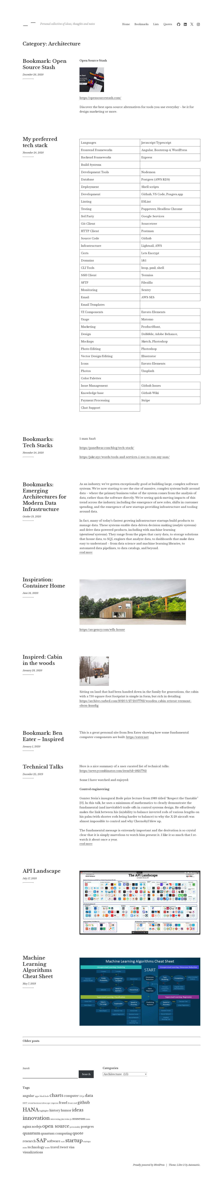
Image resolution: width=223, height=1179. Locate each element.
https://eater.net (137, 737)
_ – (29, 22)
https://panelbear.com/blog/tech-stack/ (107, 447)
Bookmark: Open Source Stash (45, 64)
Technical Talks (43, 767)
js (71, 1119)
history (54, 1110)
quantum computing (56, 1133)
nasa (88, 1119)
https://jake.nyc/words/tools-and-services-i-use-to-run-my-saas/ (125, 457)
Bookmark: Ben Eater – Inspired (43, 736)
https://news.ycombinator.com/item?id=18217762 (113, 770)
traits (47, 1148)
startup (74, 1140)
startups (87, 1142)
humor (66, 1110)
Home (126, 24)
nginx (27, 1126)
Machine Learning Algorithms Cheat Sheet (38, 967)
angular (28, 1096)
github (84, 1102)
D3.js (82, 1096)
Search (26, 1068)
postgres (87, 1126)
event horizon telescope (39, 1103)
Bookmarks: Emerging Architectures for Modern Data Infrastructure (44, 497)
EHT (25, 1103)
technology (36, 1147)
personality (75, 1127)
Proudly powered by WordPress (149, 1164)
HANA (31, 1110)
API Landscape (42, 871)
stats (25, 1148)
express (54, 1103)
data (89, 1095)
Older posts (31, 1041)
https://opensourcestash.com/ (100, 97)
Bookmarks (142, 24)
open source (55, 1126)
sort (63, 1142)
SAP (41, 1140)
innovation (36, 1118)
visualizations (33, 1152)
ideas (77, 1110)
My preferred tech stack (40, 142)
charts (56, 1095)
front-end (72, 1103)
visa (71, 1147)
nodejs (37, 1126)
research (29, 1141)
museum (78, 1119)
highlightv (44, 1111)
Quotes (167, 24)
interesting (55, 1119)
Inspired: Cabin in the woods (42, 660)
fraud (63, 1103)
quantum (31, 1133)
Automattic (194, 1164)
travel (54, 1147)
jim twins (65, 1119)
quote (77, 1133)
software (53, 1141)
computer (71, 1096)
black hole (44, 1096)
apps (37, 1096)
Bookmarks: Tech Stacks (38, 442)
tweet (64, 1147)
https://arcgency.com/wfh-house (102, 629)
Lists (156, 24)
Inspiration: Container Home (44, 583)
